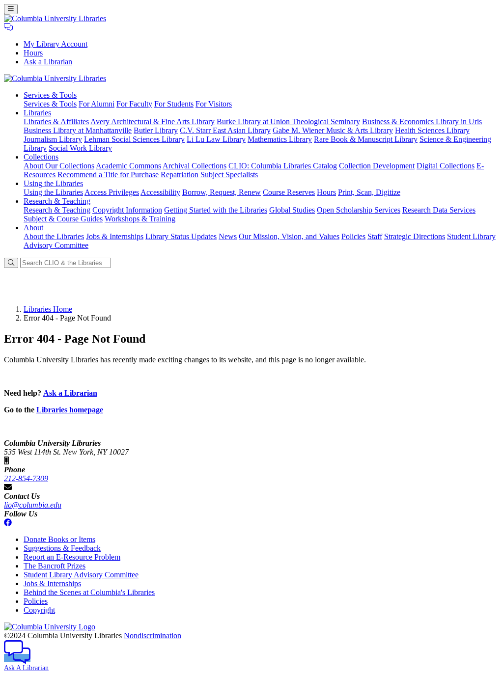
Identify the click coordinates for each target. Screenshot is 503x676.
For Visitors (214, 104)
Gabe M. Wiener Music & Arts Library (333, 130)
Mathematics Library (280, 139)
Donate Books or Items (59, 539)
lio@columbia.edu (32, 505)
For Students (174, 104)
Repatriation (179, 174)
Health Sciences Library (432, 130)
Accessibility (160, 192)
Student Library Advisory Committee (81, 574)
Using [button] (53, 183)
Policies (353, 236)
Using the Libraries (53, 192)
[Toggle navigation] (11, 9)
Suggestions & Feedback (62, 548)
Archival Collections (194, 166)
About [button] (33, 227)
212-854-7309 (26, 478)
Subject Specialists (229, 174)
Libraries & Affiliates (56, 121)
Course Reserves (289, 192)
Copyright (39, 610)
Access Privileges (111, 192)
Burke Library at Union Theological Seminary (288, 121)
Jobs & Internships (114, 236)
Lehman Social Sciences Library (134, 139)
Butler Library (156, 130)
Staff (374, 236)
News (228, 236)
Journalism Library (53, 139)
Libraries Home (48, 309)
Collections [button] (41, 157)
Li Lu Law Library (216, 139)
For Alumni (96, 104)
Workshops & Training (140, 219)
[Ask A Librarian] (8, 27)
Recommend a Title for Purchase (108, 174)
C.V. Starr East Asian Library (225, 130)
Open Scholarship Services (358, 210)
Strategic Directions (414, 236)
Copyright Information (127, 210)
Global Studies (292, 210)
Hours (33, 53)
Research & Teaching (57, 210)
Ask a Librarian (48, 61)
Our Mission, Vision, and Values (289, 236)
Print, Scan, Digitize (369, 192)
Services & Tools (50, 104)
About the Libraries (54, 236)
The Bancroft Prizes (54, 566)
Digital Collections (446, 166)
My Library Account (55, 44)
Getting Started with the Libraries (215, 210)
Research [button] (57, 201)
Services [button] (50, 95)
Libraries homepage (69, 410)
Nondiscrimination (152, 635)
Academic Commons (128, 166)
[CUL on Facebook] (8, 522)
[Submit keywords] (11, 263)
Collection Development (377, 166)
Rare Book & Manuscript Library (366, 139)
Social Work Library (80, 148)
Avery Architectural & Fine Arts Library (152, 121)
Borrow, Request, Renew (221, 192)
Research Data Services (438, 210)
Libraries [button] (37, 112)
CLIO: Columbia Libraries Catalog (282, 166)
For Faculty (134, 104)
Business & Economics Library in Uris (422, 121)
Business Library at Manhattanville (78, 130)
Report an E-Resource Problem (72, 557)
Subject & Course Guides (63, 219)
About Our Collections (59, 166)
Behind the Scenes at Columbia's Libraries (89, 592)
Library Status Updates (181, 236)
